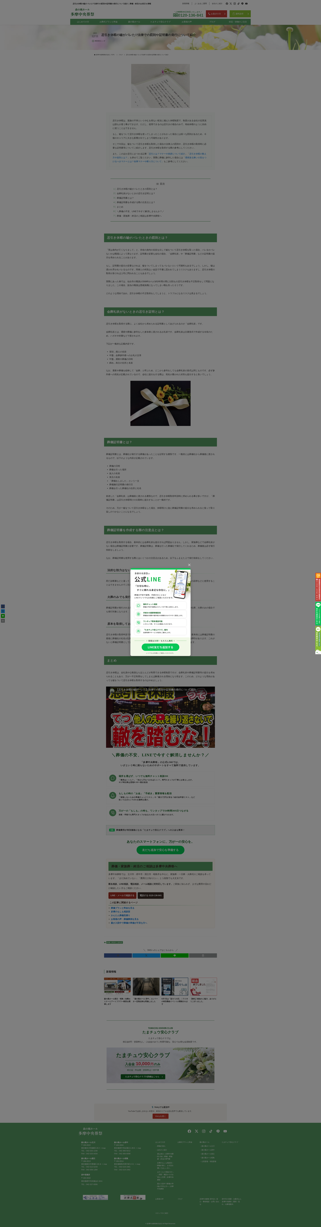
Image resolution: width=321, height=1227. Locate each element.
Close (189, 565)
